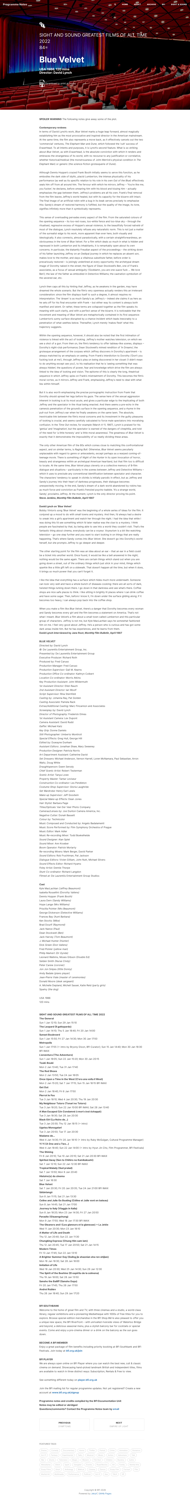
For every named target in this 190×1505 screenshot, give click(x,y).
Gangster (77, 1465)
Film (136, 1469)
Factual (127, 1469)
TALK (115, 1474)
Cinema (92, 1469)
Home (125, 4)
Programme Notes (15, 4)
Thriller (92, 1450)
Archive (151, 4)
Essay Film (114, 1469)
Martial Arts (134, 1465)
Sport (67, 1465)
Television (63, 1460)
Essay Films (46, 1469)
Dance (102, 1469)
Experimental (67, 1455)
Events (89, 1465)
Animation (123, 1450)
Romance (136, 1450)
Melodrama (45, 1465)
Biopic (74, 1460)
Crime (112, 1450)
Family (122, 1465)
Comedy (54, 1450)
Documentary (68, 1450)
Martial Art (45, 1474)
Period (102, 1450)
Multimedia (59, 1474)
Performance (73, 1474)
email (116, 1408)
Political (87, 1474)
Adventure (122, 1455)
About (137, 4)
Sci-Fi (43, 1455)
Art (113, 1465)
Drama (44, 1450)
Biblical (81, 1469)
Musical (90, 1455)
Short (58, 1469)
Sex (106, 1474)
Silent (57, 1465)
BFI (163, 4)
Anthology (69, 1469)
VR (123, 1474)
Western (85, 1460)
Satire (131, 1460)
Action (110, 1455)
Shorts (51, 1460)
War (42, 1460)
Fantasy (54, 1455)
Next (119, 1424)
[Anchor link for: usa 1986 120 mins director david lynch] (36, 72)
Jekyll (94, 1493)
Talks (80, 1455)
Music (100, 1455)
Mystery (120, 1460)
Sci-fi (97, 1474)
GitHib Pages (105, 1493)
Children (109, 1460)
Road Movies (102, 1465)
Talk (133, 1455)
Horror (81, 1450)
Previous (64, 1424)
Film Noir (97, 1460)
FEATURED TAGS (47, 1444)
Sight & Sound (179, 4)
